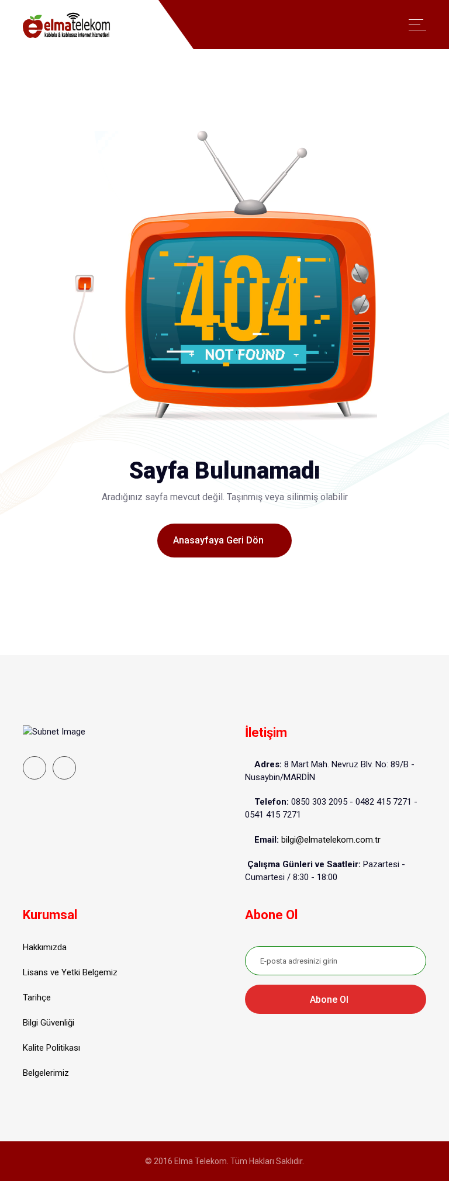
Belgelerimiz (46, 1073)
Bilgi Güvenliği (48, 1022)
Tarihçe (37, 997)
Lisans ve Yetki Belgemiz (70, 972)
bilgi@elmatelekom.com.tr (331, 839)
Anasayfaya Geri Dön (219, 540)
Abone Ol (330, 999)
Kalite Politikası (51, 1048)
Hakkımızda (45, 947)
